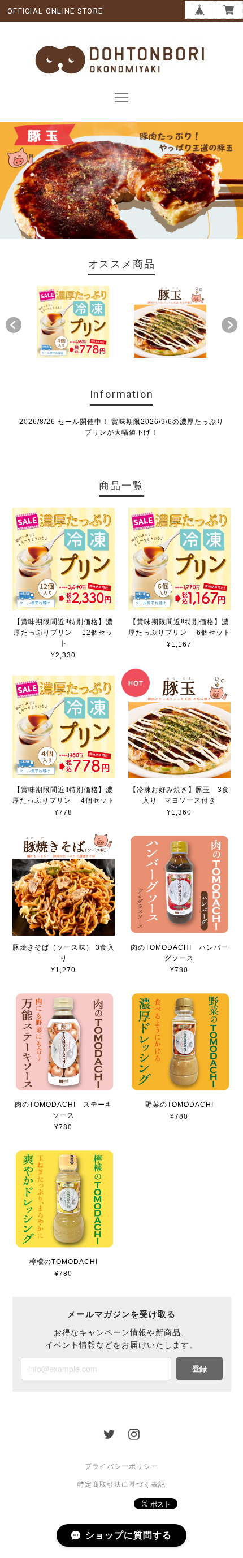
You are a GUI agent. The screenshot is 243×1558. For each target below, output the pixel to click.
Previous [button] (13, 325)
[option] (73, 322)
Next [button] (229, 325)
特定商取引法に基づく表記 (121, 1484)
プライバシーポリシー (121, 1466)
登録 (199, 1368)
